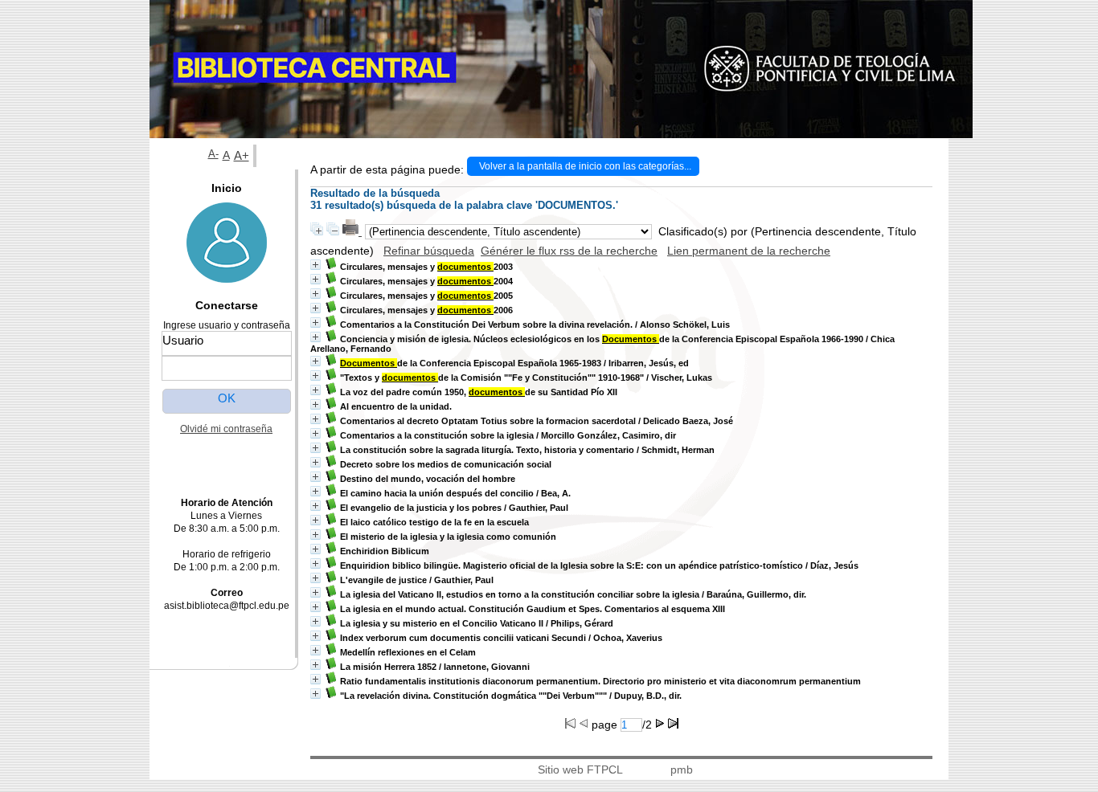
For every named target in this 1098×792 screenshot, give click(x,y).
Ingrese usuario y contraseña (226, 325)
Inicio (226, 188)
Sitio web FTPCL (580, 769)
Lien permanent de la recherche (748, 250)
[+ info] (315, 264)
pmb (681, 769)
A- (213, 154)
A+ (241, 155)
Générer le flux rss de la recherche (569, 250)
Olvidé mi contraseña (226, 429)
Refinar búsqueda (428, 250)
